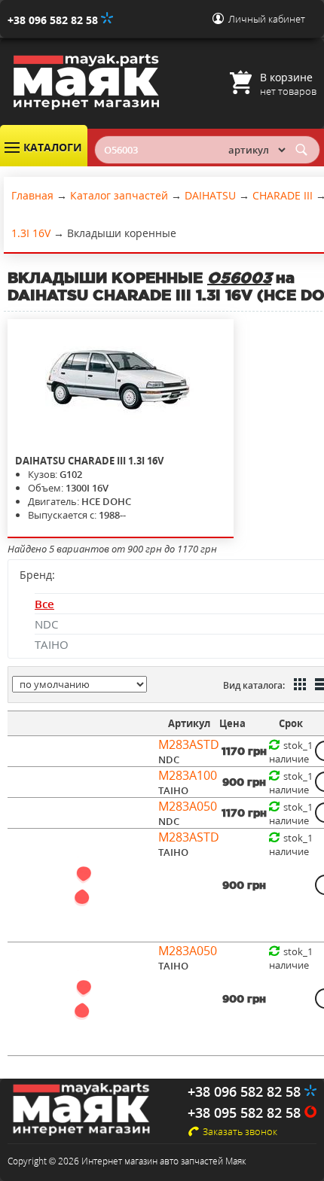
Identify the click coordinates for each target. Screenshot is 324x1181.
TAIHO (52, 644)
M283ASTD (188, 744)
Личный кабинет (266, 19)
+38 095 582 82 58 (246, 1112)
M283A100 (187, 775)
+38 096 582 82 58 (54, 20)
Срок (291, 723)
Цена (232, 723)
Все (44, 603)
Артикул (189, 723)
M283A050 (187, 806)
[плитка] (298, 686)
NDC (46, 624)
